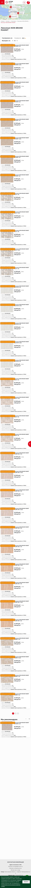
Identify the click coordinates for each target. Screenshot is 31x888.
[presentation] (26, 719)
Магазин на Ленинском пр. (15, 868)
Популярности (17, 38)
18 (12, 40)
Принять (26, 881)
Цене (23, 38)
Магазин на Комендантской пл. (15, 866)
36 (14, 40)
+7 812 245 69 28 (19, 875)
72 (17, 40)
